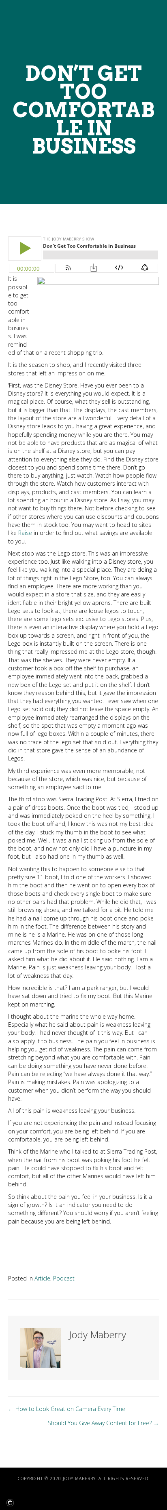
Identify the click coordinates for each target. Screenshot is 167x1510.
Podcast (64, 1278)
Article (42, 1278)
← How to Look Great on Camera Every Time (66, 1409)
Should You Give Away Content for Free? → (103, 1423)
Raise (25, 533)
